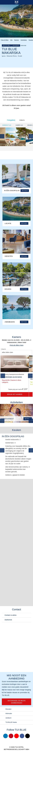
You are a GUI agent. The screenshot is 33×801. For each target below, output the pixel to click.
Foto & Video (4, 40)
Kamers (16, 40)
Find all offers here (16, 345)
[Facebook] (22, 736)
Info (11, 40)
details (28, 419)
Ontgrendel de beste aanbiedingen (17, 702)
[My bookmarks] (24, 2)
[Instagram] (5, 736)
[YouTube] (16, 736)
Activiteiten (24, 40)
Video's (22, 120)
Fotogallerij (11, 120)
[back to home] (16, 2)
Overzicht (6, 125)
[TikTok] (27, 736)
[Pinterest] (11, 736)
